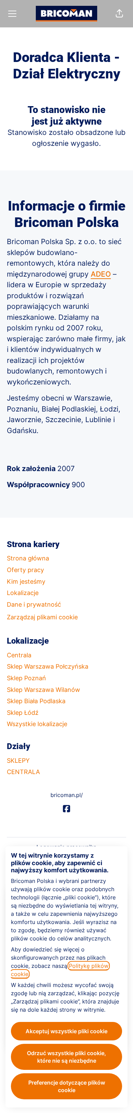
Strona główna (28, 558)
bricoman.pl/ (66, 795)
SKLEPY (18, 760)
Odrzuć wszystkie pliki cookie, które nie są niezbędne (66, 1057)
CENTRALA (23, 771)
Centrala (19, 655)
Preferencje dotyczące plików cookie (66, 1086)
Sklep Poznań (26, 678)
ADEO (101, 274)
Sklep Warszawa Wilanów (43, 689)
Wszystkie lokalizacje (37, 724)
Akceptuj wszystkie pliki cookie (66, 1031)
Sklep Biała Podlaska (36, 701)
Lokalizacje (23, 592)
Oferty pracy (25, 569)
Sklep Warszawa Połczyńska (47, 666)
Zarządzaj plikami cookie (42, 617)
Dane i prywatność (34, 604)
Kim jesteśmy (26, 581)
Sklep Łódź (23, 712)
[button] (119, 13)
